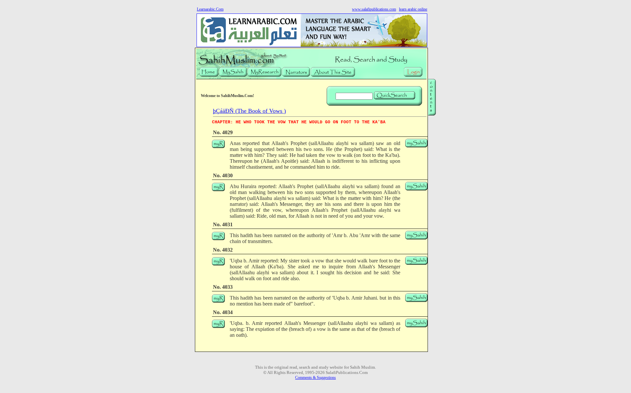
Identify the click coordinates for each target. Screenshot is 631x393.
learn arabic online (413, 9)
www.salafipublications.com (374, 9)
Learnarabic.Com (210, 9)
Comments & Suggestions (315, 377)
